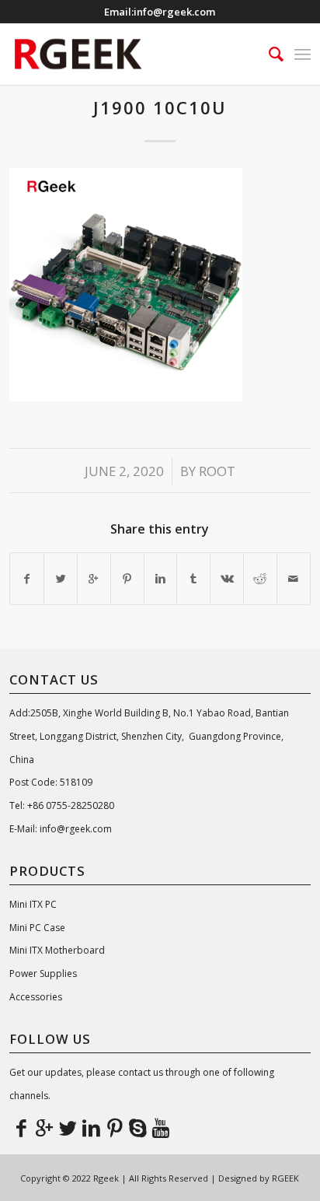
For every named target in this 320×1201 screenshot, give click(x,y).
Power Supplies (43, 973)
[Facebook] (21, 1127)
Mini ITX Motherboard (57, 950)
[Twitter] (67, 1127)
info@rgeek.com (174, 12)
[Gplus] (44, 1127)
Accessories (35, 996)
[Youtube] (160, 1127)
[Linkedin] (91, 1127)
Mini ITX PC (33, 904)
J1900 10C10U (160, 107)
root (217, 471)
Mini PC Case (37, 927)
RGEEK (285, 1178)
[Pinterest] (114, 1127)
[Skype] (137, 1127)
